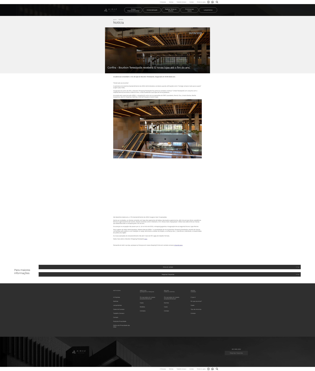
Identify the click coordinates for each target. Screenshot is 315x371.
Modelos (142, 307)
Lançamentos (208, 10)
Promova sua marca (189, 10)
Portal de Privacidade (119, 321)
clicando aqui (178, 245)
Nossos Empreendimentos (133, 10)
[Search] (217, 2)
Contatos (142, 311)
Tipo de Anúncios (196, 309)
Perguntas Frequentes (236, 353)
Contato (191, 2)
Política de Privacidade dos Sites (121, 326)
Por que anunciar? (196, 301)
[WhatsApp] (212, 2)
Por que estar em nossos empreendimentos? (171, 298)
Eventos (166, 303)
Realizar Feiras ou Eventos (170, 10)
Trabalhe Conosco (181, 2)
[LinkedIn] (208, 2)
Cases (142, 303)
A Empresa (163, 2)
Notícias (171, 2)
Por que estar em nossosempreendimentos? (147, 298)
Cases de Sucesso (118, 309)
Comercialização (152, 10)
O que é (193, 297)
